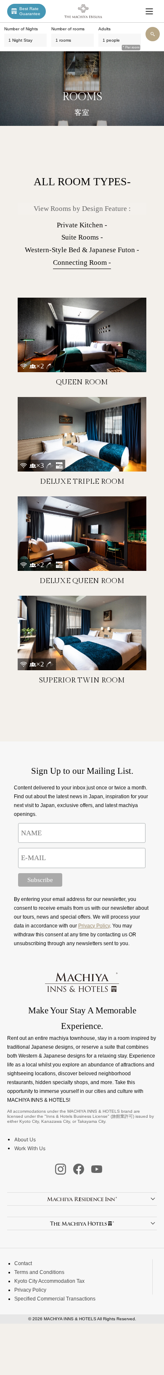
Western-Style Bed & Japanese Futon (80, 250)
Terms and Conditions (39, 1272)
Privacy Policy (94, 926)
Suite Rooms (80, 237)
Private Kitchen (80, 225)
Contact (23, 1263)
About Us (25, 1139)
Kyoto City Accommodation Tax (49, 1281)
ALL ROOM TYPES (80, 182)
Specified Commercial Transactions (54, 1299)
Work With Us (29, 1148)
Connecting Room (80, 262)
